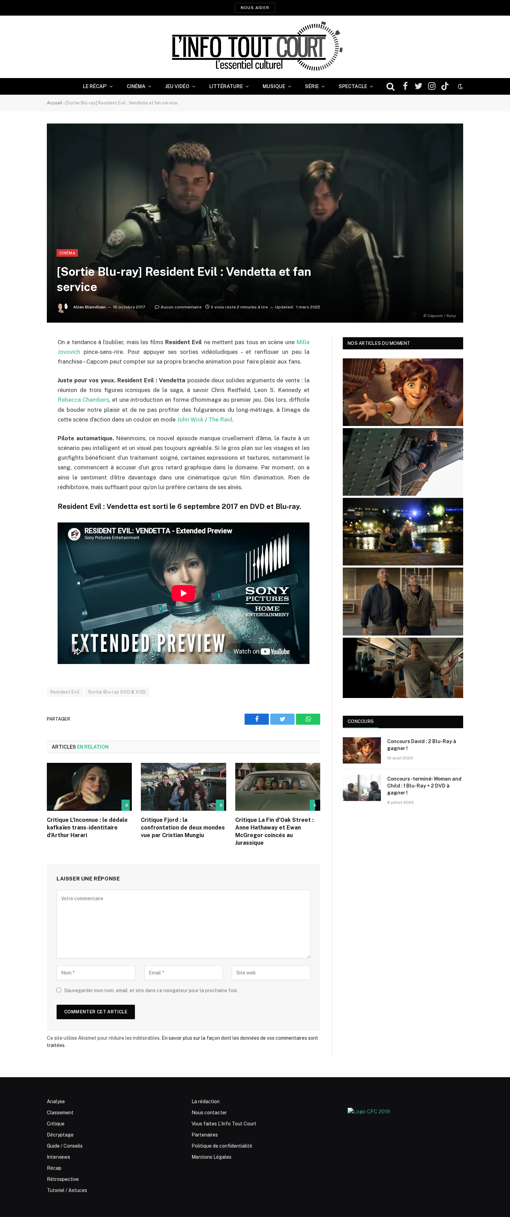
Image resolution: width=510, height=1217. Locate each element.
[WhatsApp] (22, 395)
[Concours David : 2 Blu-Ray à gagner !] (362, 750)
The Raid (220, 419)
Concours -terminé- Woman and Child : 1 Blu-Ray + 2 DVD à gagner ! (424, 785)
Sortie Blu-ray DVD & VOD (117, 692)
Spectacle (353, 86)
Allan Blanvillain (89, 307)
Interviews (58, 1157)
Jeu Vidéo (177, 86)
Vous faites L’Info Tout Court (224, 1123)
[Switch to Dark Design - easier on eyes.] (459, 86)
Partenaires (205, 1135)
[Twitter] (22, 378)
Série (312, 86)
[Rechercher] (390, 86)
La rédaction (206, 1101)
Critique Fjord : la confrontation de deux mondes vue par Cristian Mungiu (183, 828)
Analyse (56, 1101)
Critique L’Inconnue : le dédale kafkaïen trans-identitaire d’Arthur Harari (87, 828)
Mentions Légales (211, 1157)
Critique (56, 1123)
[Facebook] (22, 360)
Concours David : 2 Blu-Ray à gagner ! (421, 745)
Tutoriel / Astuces (67, 1190)
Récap (54, 1168)
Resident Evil (64, 692)
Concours (361, 721)
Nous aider (255, 8)
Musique (274, 86)
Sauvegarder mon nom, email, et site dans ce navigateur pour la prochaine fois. (151, 990)
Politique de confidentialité (222, 1146)
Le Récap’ (95, 86)
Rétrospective (63, 1179)
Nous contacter (209, 1112)
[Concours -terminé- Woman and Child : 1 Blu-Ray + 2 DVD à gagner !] (362, 788)
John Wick (190, 419)
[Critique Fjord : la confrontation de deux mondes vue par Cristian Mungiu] (183, 787)
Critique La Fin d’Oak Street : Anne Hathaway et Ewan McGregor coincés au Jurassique (274, 831)
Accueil (54, 102)
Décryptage (60, 1135)
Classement (60, 1112)
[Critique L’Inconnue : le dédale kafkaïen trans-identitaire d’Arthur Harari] (89, 787)
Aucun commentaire (181, 307)
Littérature (226, 86)
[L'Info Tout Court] (255, 47)
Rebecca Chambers (83, 399)
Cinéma (136, 86)
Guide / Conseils (65, 1146)
